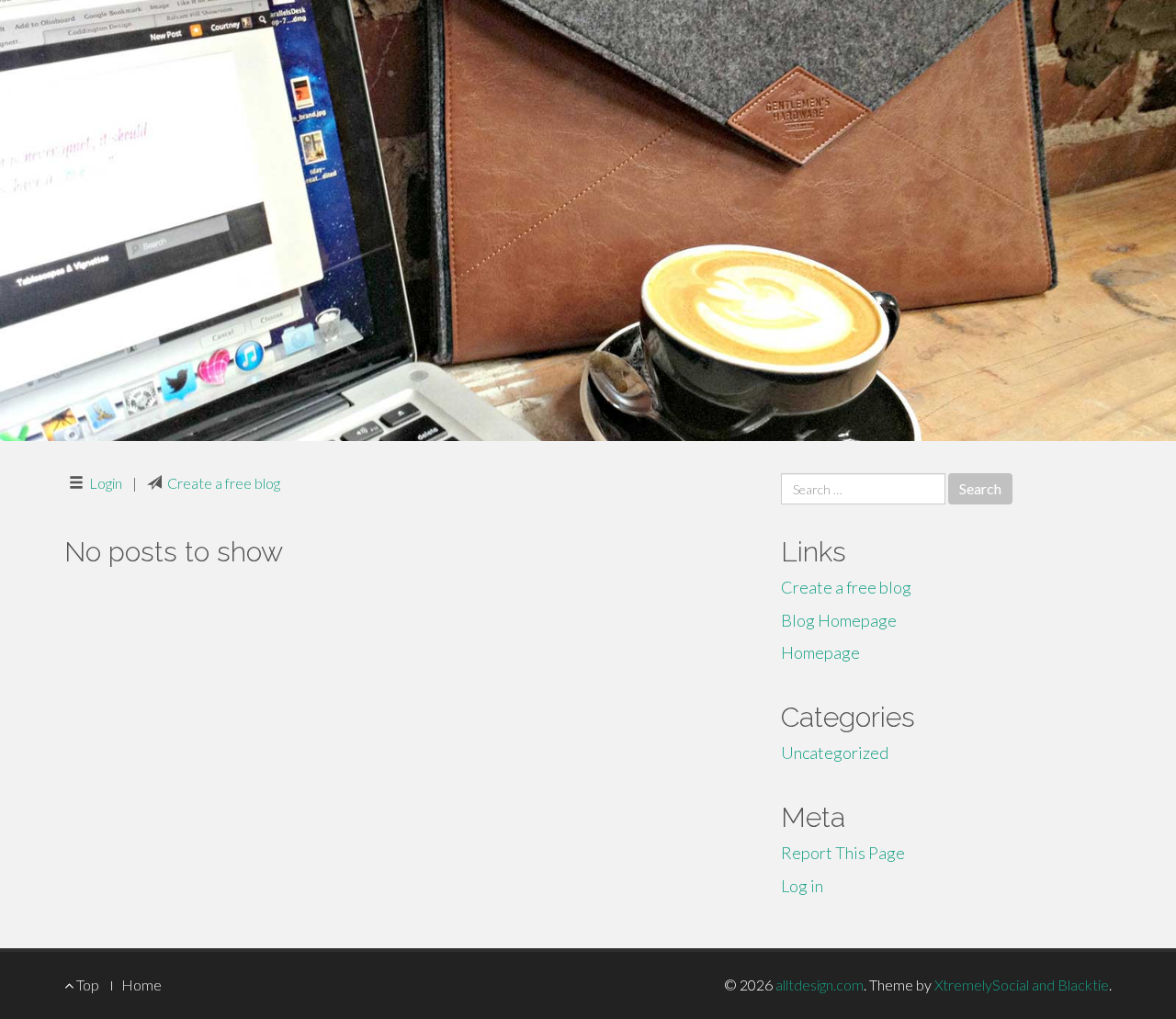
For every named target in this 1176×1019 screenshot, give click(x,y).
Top (86, 984)
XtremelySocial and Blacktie (1021, 984)
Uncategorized (834, 752)
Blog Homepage (839, 620)
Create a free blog (223, 483)
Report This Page (843, 853)
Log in (802, 886)
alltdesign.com (819, 984)
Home (141, 984)
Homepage (820, 652)
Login (105, 483)
